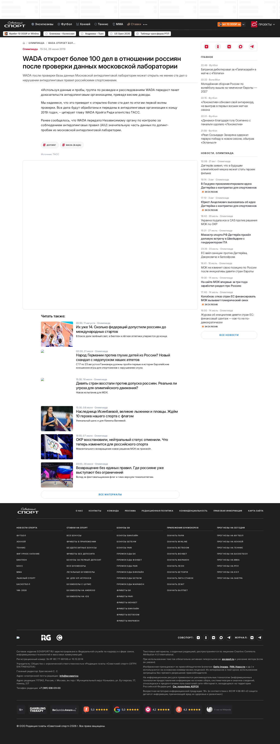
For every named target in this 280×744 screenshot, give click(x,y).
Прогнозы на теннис (230, 547)
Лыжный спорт (26, 578)
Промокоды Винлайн (130, 572)
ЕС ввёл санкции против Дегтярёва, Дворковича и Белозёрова (224, 255)
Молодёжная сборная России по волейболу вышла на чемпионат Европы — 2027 (229, 87)
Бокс (20, 566)
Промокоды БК (126, 554)
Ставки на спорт (77, 528)
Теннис (21, 547)
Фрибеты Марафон (128, 621)
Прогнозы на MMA (228, 560)
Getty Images (220, 666)
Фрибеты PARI (125, 596)
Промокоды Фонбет (129, 560)
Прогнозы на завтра (230, 578)
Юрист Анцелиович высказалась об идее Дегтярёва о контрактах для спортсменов (229, 204)
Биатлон (22, 560)
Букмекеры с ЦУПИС (79, 584)
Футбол (21, 535)
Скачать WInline (177, 541)
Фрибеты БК (124, 590)
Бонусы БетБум (126, 541)
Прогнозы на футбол (230, 535)
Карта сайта (255, 511)
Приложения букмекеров (183, 528)
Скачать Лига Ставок (180, 578)
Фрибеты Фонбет (127, 602)
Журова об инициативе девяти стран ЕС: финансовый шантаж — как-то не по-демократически (227, 318)
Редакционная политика (157, 511)
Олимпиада (30, 49)
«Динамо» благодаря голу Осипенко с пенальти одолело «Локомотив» (225, 122)
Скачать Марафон (178, 560)
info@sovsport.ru (69, 675)
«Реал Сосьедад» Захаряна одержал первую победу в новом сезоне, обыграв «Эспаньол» (227, 138)
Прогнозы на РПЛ (228, 566)
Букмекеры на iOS (78, 596)
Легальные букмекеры (81, 572)
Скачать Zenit (176, 584)
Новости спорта (27, 528)
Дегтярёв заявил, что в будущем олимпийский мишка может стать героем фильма (228, 169)
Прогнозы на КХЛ (228, 572)
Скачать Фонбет (177, 554)
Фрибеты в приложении (81, 541)
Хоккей (21, 541)
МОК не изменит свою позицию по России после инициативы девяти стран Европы (228, 269)
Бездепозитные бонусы (82, 547)
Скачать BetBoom (178, 547)
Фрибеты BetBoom (128, 614)
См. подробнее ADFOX (186, 686)
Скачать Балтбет (177, 590)
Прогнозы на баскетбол (232, 554)
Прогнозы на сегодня (231, 528)
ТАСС (56, 154)
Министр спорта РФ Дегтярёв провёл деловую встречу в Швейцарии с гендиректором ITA (226, 238)
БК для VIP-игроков (79, 578)
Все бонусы (74, 535)
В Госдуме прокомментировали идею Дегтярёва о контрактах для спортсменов (229, 185)
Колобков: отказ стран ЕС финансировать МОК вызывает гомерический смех (228, 298)
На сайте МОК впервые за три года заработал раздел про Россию (224, 284)
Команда (113, 511)
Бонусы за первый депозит (84, 560)
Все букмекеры (76, 566)
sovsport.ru (228, 659)
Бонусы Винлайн (127, 535)
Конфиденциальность (193, 511)
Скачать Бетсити (177, 572)
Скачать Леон (175, 566)
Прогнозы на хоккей (230, 541)
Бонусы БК (123, 528)
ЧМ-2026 (22, 590)
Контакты (95, 511)
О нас (79, 511)
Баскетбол (23, 584)
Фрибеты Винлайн (128, 608)
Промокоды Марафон (130, 584)
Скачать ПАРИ (175, 535)
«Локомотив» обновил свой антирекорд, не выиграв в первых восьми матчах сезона (227, 106)
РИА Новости (237, 666)
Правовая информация (228, 511)
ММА (19, 572)
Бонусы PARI (124, 547)
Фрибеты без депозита (81, 554)
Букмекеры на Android (81, 590)
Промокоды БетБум (129, 578)
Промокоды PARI (127, 566)
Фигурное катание (28, 554)
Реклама (130, 511)
